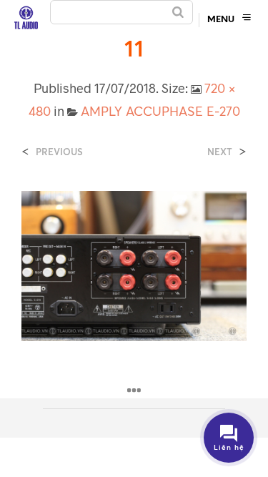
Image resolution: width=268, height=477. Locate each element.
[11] (134, 264)
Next (219, 152)
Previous (59, 152)
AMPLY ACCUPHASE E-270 (160, 111)
